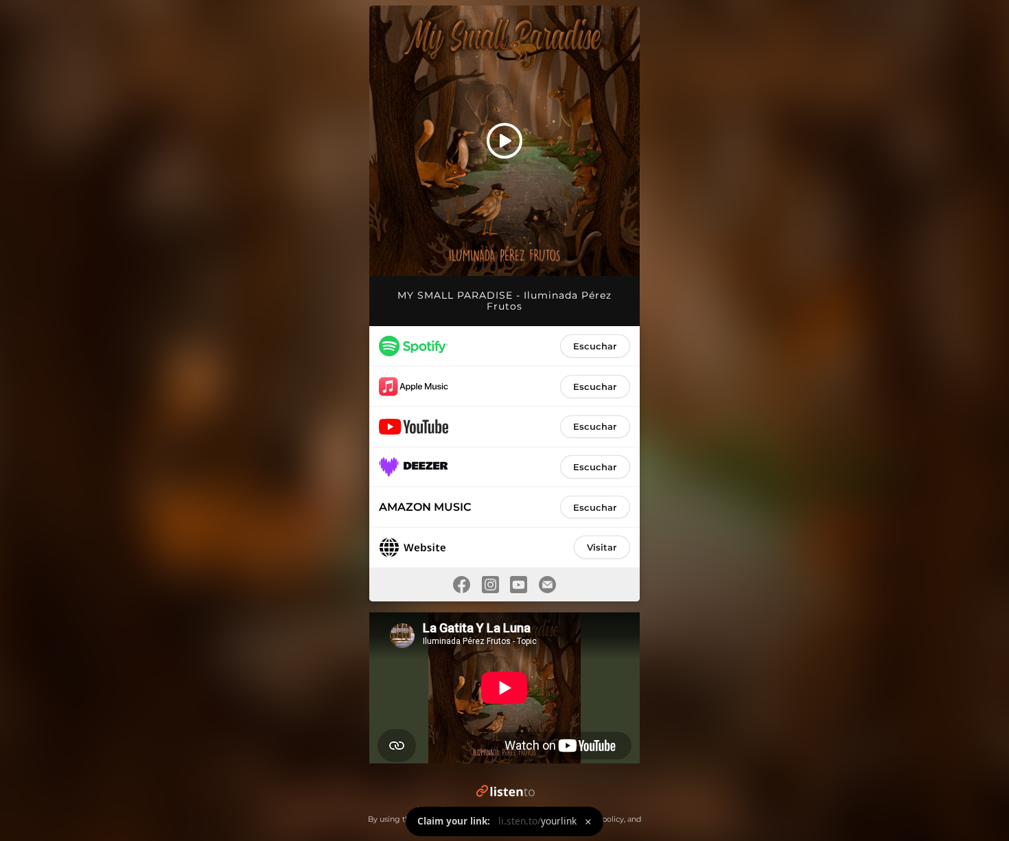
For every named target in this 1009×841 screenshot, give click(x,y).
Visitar (601, 547)
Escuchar (594, 346)
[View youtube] (519, 584)
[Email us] (547, 584)
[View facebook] (461, 584)
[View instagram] (490, 584)
